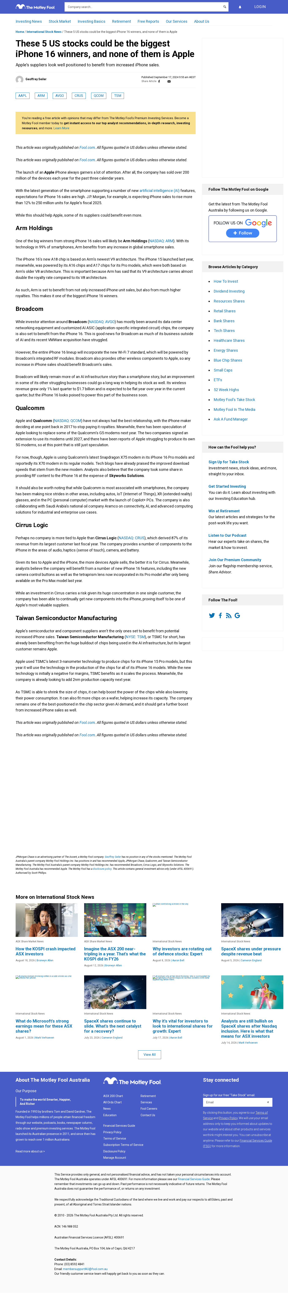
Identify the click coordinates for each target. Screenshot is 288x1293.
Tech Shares (224, 330)
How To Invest (226, 281)
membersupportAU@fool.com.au (85, 1269)
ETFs (218, 380)
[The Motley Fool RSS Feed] (229, 615)
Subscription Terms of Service (123, 1145)
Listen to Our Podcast (227, 535)
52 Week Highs (226, 390)
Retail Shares (225, 311)
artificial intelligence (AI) (160, 190)
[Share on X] (164, 81)
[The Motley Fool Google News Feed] (238, 615)
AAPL (22, 96)
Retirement (121, 21)
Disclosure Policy (114, 1151)
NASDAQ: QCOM (67, 420)
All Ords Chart (112, 1102)
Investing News (29, 21)
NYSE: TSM (135, 637)
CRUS (79, 96)
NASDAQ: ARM (161, 241)
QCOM (99, 96)
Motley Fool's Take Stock (234, 399)
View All (150, 1055)
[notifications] (240, 7)
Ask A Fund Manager (231, 419)
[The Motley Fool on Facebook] (221, 615)
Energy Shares (226, 350)
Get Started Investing (227, 486)
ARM (41, 96)
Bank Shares (224, 321)
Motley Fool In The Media (234, 409)
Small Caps (223, 370)
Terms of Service (114, 1138)
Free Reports (148, 21)
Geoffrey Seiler (36, 79)
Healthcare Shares (229, 340)
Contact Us (148, 1115)
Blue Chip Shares (228, 360)
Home (20, 31)
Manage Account (115, 1157)
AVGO (59, 96)
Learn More (61, 128)
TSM (117, 96)
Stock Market (60, 21)
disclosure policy (102, 868)
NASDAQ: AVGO (102, 322)
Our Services (176, 21)
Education (110, 1115)
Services (146, 1102)
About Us (201, 21)
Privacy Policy (112, 1132)
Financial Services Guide (119, 1125)
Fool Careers (149, 1108)
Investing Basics (91, 21)
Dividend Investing (229, 291)
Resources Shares (229, 301)
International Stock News (44, 31)
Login (260, 6)
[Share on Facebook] (159, 81)
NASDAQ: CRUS (131, 538)
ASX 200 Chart (113, 1096)
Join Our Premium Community (235, 560)
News (107, 1108)
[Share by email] (169, 81)
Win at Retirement (224, 511)
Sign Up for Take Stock (229, 462)
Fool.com (87, 147)
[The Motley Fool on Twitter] (213, 615)
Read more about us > (30, 1151)
